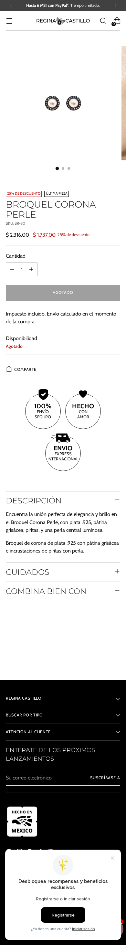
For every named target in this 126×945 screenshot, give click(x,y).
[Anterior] (11, 5)
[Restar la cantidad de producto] (12, 269)
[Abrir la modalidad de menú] (9, 20)
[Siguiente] (115, 5)
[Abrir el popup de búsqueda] (103, 20)
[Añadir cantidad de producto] (31, 269)
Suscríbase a (105, 777)
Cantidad (16, 255)
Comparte (25, 369)
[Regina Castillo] (63, 21)
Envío (53, 313)
